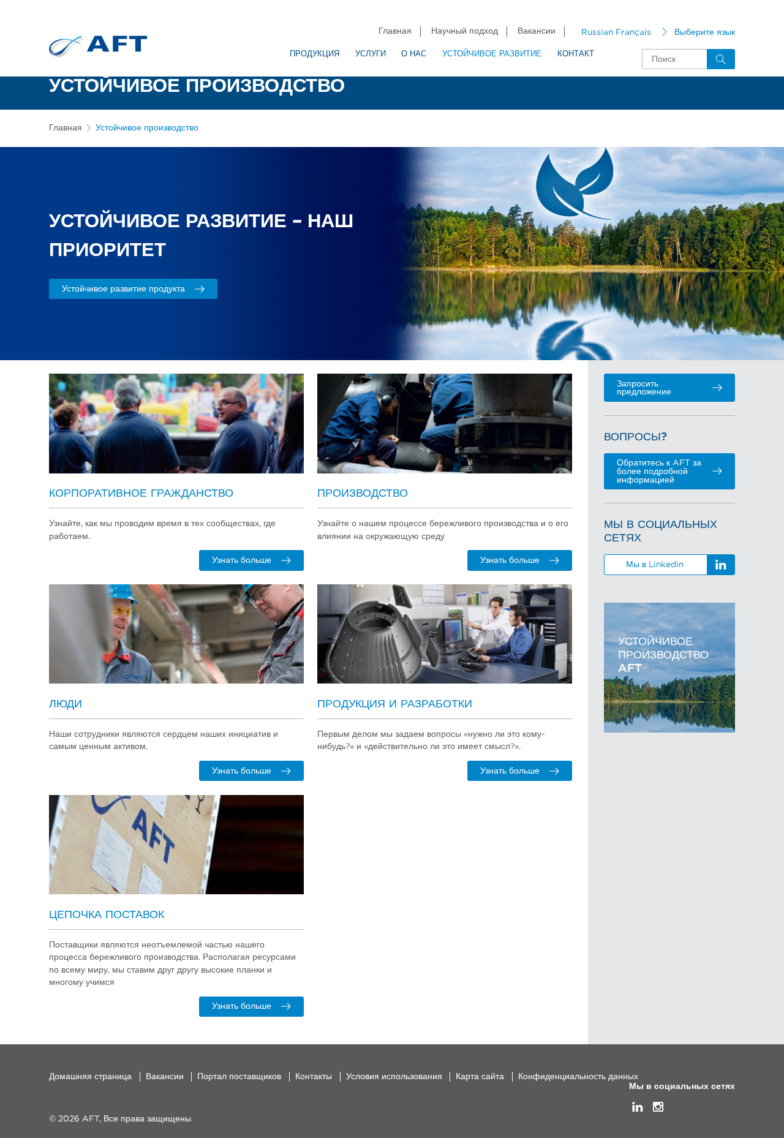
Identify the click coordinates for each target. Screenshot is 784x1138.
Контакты (313, 1076)
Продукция (314, 54)
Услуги (370, 54)
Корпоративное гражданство (141, 493)
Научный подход (464, 31)
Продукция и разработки (394, 704)
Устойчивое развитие (491, 54)
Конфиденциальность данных (578, 1076)
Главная (395, 31)
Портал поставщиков (239, 1076)
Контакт (575, 54)
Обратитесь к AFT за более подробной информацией (659, 471)
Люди (65, 704)
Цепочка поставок (106, 915)
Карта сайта (480, 1076)
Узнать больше (241, 560)
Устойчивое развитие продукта (123, 289)
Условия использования (394, 1076)
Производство (362, 493)
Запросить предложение (644, 388)
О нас (413, 54)
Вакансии (537, 31)
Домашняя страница (90, 1076)
